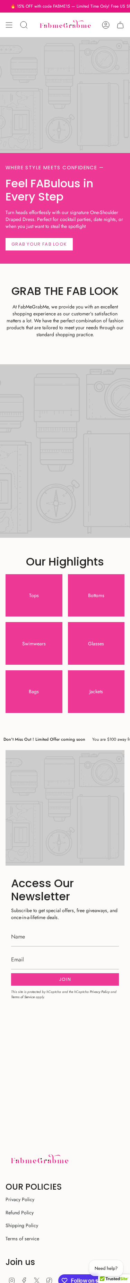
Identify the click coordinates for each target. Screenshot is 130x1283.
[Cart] (120, 25)
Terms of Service (23, 997)
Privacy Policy (100, 991)
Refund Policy (20, 1212)
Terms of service (22, 1238)
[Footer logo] (39, 1160)
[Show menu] (9, 25)
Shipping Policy (22, 1225)
